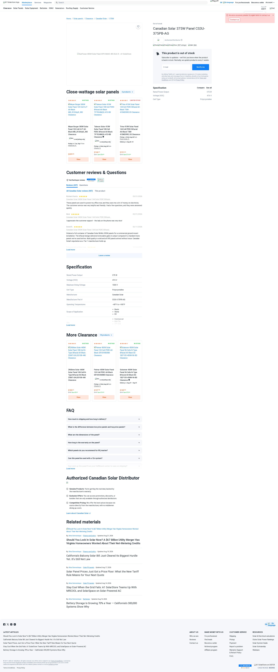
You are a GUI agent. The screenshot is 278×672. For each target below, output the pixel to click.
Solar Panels (18, 8)
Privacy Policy (180, 80)
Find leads (208, 640)
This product (100, 191)
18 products (105, 335)
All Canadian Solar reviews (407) (79, 191)
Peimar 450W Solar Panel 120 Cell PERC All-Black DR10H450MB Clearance (104, 372)
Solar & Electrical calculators (264, 636)
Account (269, 2)
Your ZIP (263, 8)
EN (221, 2)
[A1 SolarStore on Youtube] (15, 624)
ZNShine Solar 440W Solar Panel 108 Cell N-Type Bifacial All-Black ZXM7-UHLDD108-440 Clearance (77, 375)
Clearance (89, 19)
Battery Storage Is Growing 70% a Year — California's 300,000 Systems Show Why (34, 650)
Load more (70, 250)
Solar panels (78, 19)
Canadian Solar (101, 19)
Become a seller (257, 3)
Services (37, 3)
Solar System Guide (260, 643)
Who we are (193, 636)
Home (68, 19)
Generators (59, 8)
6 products (126, 92)
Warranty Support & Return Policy (236, 651)
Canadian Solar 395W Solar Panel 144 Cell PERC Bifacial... (88, 230)
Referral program (210, 646)
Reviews (192, 640)
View (78, 159)
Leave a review (104, 255)
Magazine (48, 3)
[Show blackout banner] (214, 2)
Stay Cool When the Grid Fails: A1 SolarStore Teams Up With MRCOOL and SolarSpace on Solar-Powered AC (44, 646)
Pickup (232, 640)
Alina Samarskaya (75, 536)
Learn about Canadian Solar (77, 513)
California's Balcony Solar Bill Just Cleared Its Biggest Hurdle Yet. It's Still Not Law (34, 640)
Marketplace (27, 3)
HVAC (51, 8)
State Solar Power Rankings (263, 640)
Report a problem (236, 646)
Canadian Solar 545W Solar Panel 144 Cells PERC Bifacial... (88, 199)
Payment (232, 643)
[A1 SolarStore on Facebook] (4, 624)
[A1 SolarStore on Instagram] (11, 624)
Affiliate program (210, 650)
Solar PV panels (88, 567)
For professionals (242, 3)
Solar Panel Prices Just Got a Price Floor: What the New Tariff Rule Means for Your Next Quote (39, 643)
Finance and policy (89, 536)
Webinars (256, 650)
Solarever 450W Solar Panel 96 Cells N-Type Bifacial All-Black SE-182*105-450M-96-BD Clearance (128, 375)
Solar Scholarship (259, 646)
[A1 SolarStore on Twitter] (8, 624)
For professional (210, 636)
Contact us (193, 643)
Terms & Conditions (57, 661)
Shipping (232, 636)
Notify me (201, 67)
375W (111, 19)
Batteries (43, 8)
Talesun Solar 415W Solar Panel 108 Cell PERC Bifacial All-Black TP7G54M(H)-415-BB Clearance (103, 132)
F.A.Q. (231, 656)
